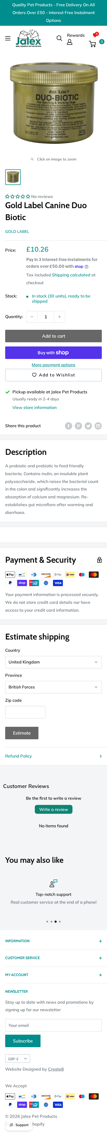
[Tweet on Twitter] (88, 426)
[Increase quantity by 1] (59, 316)
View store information (34, 407)
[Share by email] (98, 426)
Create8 (56, 1069)
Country (12, 650)
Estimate (22, 733)
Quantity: (14, 316)
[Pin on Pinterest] (78, 426)
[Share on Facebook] (68, 426)
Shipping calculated (71, 274)
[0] (95, 44)
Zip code (13, 700)
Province (13, 675)
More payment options (53, 364)
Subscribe (23, 1041)
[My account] (76, 42)
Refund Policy (18, 756)
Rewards (76, 35)
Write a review (53, 809)
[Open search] (59, 38)
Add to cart (53, 336)
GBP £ (13, 1059)
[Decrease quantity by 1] (31, 316)
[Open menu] (7, 38)
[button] (17, 196)
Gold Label (17, 231)
